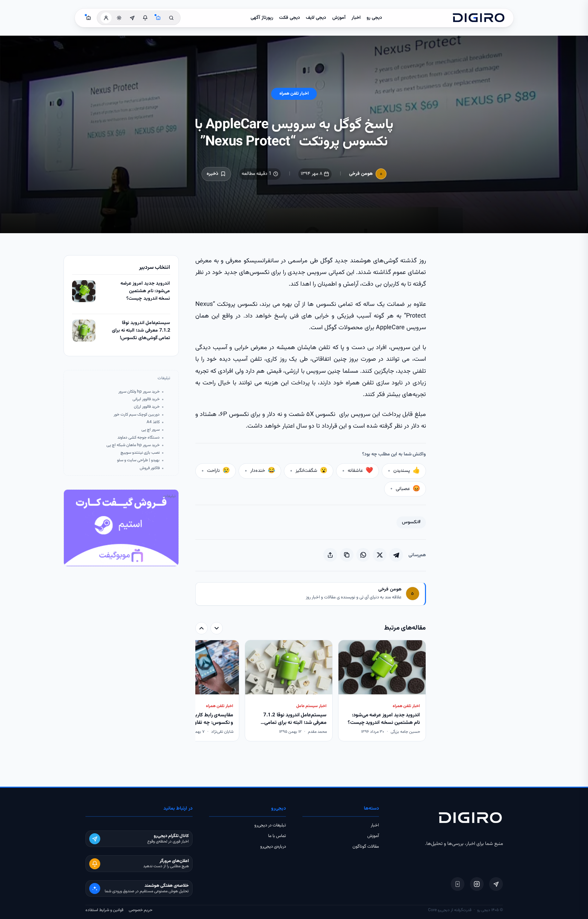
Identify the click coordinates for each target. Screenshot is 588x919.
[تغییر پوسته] (119, 17)
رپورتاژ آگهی (262, 18)
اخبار (356, 18)
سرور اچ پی (150, 430)
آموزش (339, 18)
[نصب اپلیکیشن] (457, 884)
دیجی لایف (316, 18)
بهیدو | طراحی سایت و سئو (138, 460)
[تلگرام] (496, 884)
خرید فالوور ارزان (147, 407)
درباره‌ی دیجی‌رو (273, 846)
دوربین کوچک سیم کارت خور (137, 415)
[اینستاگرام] (477, 884)
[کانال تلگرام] (132, 17)
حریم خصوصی (140, 910)
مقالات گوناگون (366, 846)
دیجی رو (374, 18)
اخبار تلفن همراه (294, 93)
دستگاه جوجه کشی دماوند (138, 438)
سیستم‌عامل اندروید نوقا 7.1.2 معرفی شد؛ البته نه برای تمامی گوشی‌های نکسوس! (141, 331)
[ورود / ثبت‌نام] (106, 17)
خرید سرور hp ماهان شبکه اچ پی (133, 445)
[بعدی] (201, 628)
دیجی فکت (289, 18)
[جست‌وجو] (171, 17)
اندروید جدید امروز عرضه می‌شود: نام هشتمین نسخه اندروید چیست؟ (145, 291)
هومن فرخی (361, 174)
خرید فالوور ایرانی (146, 399)
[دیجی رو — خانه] (478, 18)
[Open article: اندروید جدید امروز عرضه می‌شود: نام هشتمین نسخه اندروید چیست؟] (83, 291)
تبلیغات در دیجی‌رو (270, 825)
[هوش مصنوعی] (158, 17)
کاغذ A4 (153, 422)
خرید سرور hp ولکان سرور (139, 392)
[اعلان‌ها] (145, 17)
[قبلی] (216, 628)
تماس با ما (277, 836)
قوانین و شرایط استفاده (104, 910)
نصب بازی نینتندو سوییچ (140, 453)
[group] (310, 691)
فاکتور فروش (150, 468)
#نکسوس (411, 522)
